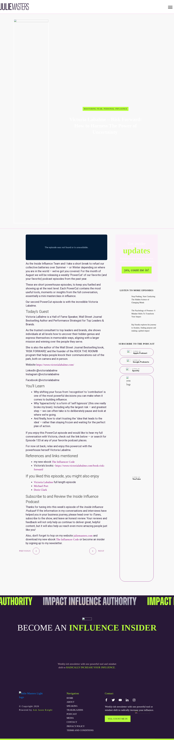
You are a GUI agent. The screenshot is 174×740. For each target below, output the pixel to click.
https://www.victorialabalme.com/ (55, 364)
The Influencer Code (63, 461)
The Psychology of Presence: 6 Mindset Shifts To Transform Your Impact (143, 314)
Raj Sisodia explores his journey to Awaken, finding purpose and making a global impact (143, 328)
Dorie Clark (40, 489)
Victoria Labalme (43, 482)
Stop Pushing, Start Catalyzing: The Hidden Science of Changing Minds (143, 299)
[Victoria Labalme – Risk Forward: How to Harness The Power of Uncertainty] (31, 121)
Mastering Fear (93, 109)
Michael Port (41, 485)
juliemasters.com (83, 535)
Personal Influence (115, 109)
